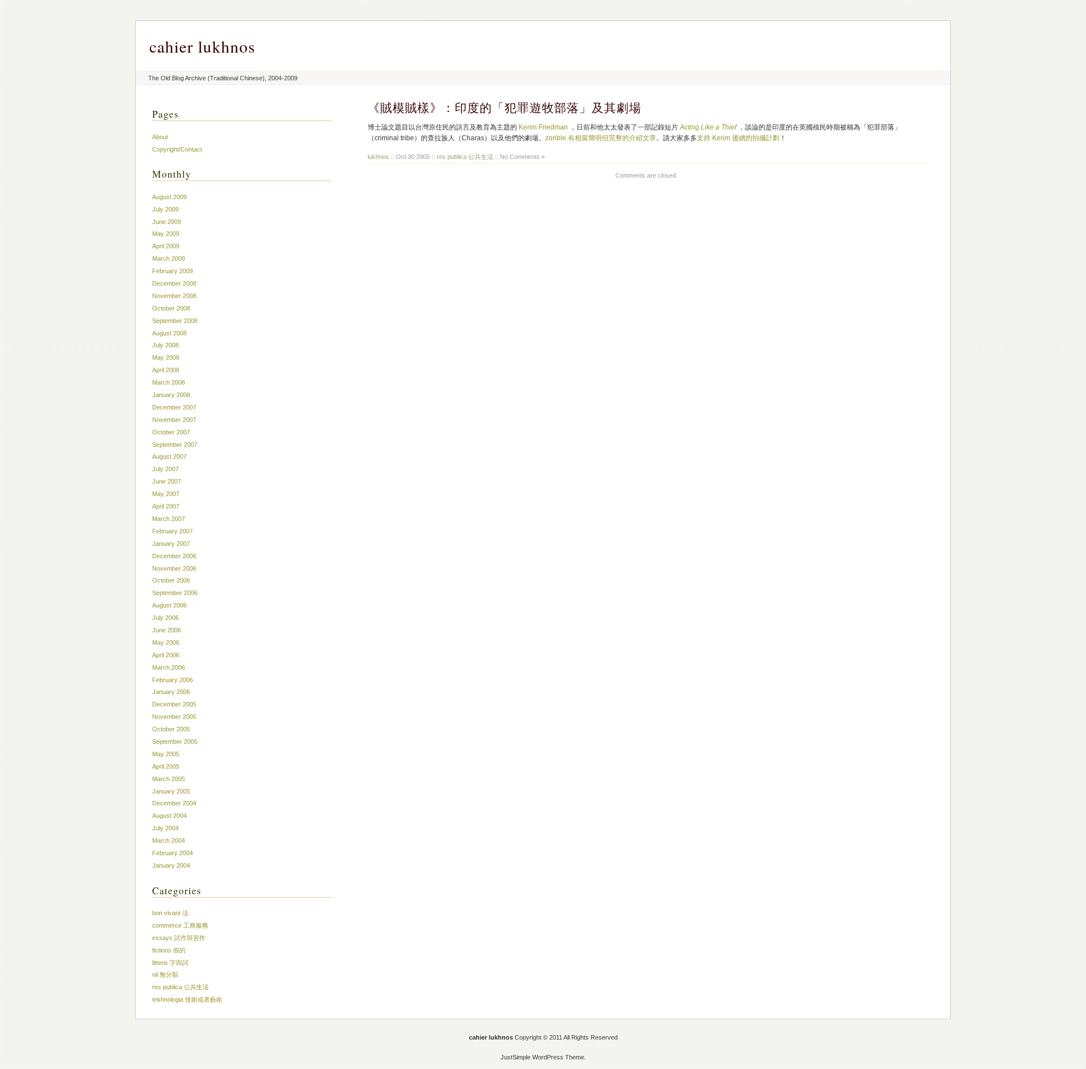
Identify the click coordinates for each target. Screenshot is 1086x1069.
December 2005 (174, 704)
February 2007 (172, 531)
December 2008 (174, 283)
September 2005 (174, 741)
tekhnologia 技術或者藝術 (187, 999)
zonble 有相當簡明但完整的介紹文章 (600, 138)
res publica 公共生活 (465, 156)
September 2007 (174, 444)
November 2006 (174, 568)
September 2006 (174, 592)
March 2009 (168, 258)
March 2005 (168, 778)
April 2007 (165, 506)
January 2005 (171, 791)
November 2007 (174, 419)
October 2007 (171, 432)
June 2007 (166, 481)
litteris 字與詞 (170, 962)
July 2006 (165, 617)
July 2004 (165, 828)
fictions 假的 (169, 950)
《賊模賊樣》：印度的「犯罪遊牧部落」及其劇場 (504, 107)
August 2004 (169, 815)
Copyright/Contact (177, 149)
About (160, 136)
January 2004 (171, 865)
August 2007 (169, 456)
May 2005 (165, 754)
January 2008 (171, 394)
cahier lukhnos (202, 46)
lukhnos (378, 156)
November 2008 (174, 295)
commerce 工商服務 (180, 925)
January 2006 (171, 691)
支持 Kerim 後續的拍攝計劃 (738, 138)
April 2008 (165, 370)
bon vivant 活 (170, 912)
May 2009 (165, 233)
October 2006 (171, 580)
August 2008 (169, 333)
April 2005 (165, 766)
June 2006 (166, 630)
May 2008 (165, 357)
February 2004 (172, 853)
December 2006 (174, 556)
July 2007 (165, 468)
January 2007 (171, 543)
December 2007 (174, 407)
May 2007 (165, 493)
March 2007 (168, 518)
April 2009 (165, 246)
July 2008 (165, 345)
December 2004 (174, 803)
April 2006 (165, 655)
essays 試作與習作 (178, 937)
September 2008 (174, 320)
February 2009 (172, 271)
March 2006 (168, 667)
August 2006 (169, 605)
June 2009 (166, 221)
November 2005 (174, 716)
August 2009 (169, 196)
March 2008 (168, 382)
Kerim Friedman (543, 127)
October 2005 (171, 729)
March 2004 (168, 840)
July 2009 (165, 209)
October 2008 (171, 308)
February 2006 (172, 679)
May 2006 (165, 642)
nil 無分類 (165, 974)
